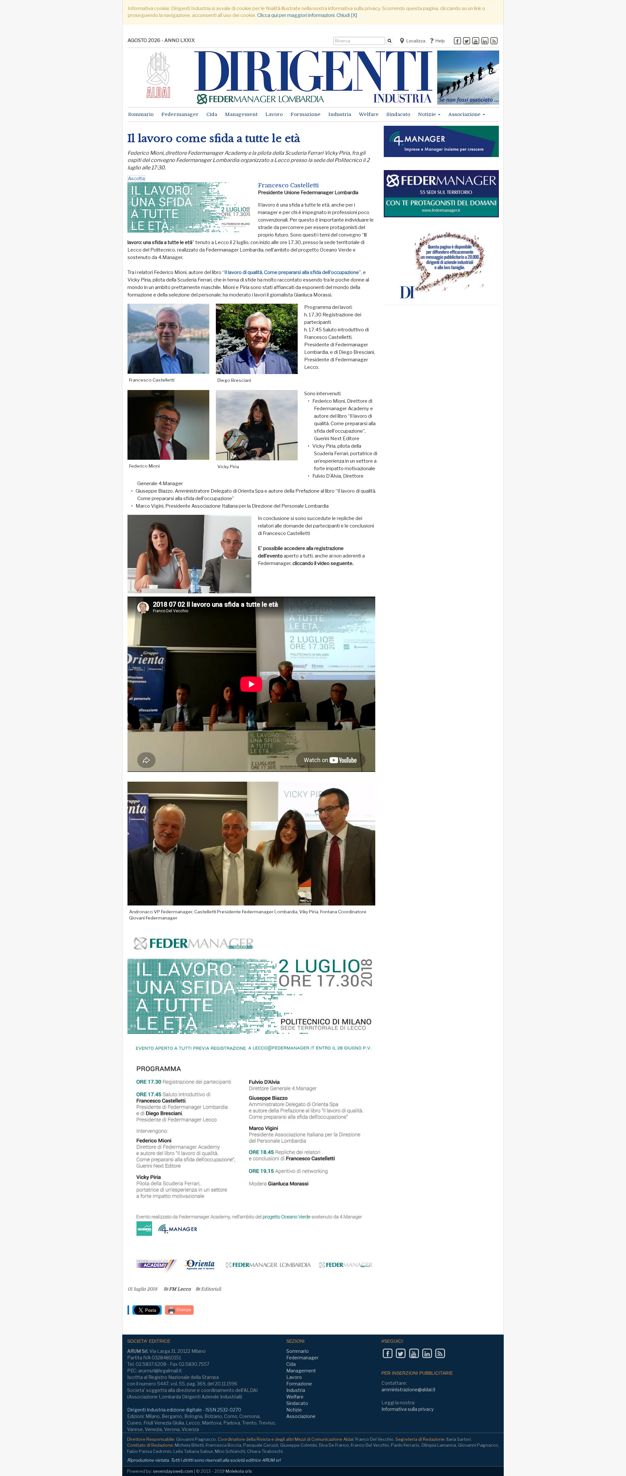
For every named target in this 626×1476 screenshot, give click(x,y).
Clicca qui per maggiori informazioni (296, 15)
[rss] (494, 41)
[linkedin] (484, 41)
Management (241, 114)
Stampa (183, 1309)
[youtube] (475, 41)
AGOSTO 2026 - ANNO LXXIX (161, 40)
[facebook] (457, 41)
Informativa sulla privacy (407, 1409)
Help (439, 40)
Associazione (465, 114)
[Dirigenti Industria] (313, 77)
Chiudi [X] (346, 15)
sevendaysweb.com (173, 1471)
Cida (211, 114)
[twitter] (466, 41)
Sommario (141, 114)
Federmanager (180, 114)
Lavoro (274, 114)
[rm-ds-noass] (468, 78)
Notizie (427, 114)
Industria (339, 114)
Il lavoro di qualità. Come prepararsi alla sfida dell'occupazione (291, 272)
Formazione (305, 114)
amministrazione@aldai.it (408, 1389)
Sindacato (398, 114)
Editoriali (211, 1289)
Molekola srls (239, 1471)
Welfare (369, 114)
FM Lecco (180, 1289)
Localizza (415, 40)
